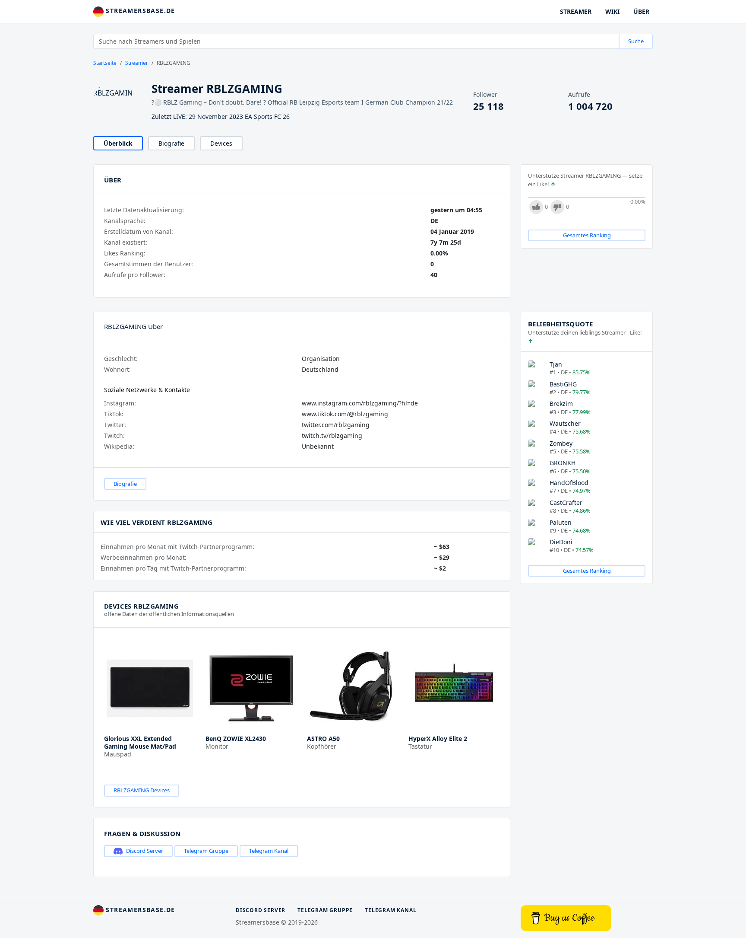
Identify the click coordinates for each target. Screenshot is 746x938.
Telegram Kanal (268, 851)
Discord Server (144, 851)
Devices (221, 143)
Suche (636, 41)
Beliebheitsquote (560, 323)
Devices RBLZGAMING (141, 606)
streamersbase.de (139, 10)
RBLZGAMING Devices (142, 790)
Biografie (171, 143)
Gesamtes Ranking (587, 235)
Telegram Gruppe (206, 851)
